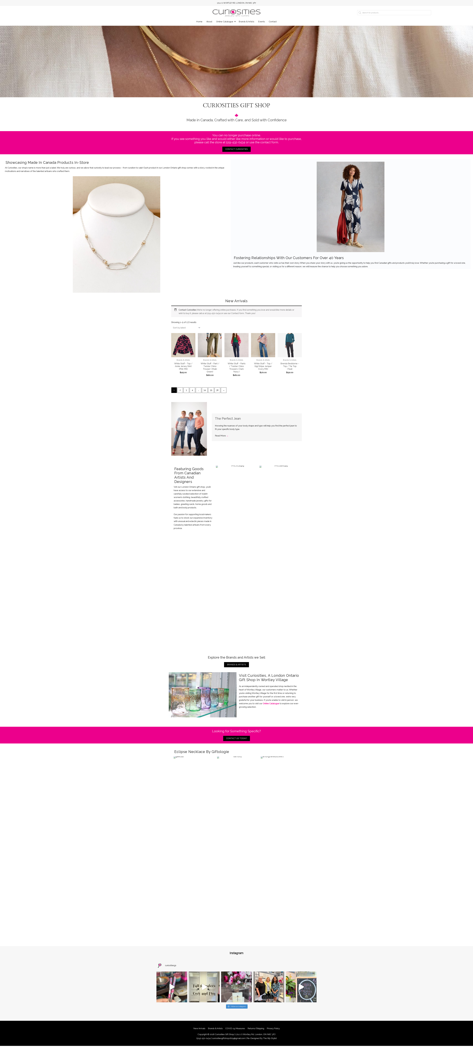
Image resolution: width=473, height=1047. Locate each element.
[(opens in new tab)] (116, 234)
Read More (221, 435)
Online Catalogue (224, 21)
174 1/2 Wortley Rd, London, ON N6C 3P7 (236, 3)
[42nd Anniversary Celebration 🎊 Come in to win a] (301, 987)
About (209, 21)
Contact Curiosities (187, 310)
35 (211, 390)
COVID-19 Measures (235, 1028)
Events (261, 21)
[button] (235, 21)
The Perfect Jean (228, 418)
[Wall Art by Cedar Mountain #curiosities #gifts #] (236, 987)
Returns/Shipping (256, 1028)
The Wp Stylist (270, 1038)
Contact (273, 21)
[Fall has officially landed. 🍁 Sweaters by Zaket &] (204, 987)
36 (217, 390)
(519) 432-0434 (203, 1038)
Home (199, 21)
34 (204, 390)
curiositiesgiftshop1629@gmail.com (228, 1038)
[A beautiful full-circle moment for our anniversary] (268, 987)
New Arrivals (199, 1028)
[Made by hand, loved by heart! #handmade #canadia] (171, 987)
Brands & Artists (246, 21)
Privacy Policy (273, 1028)
